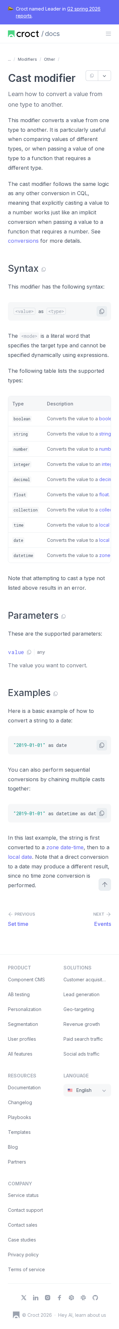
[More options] (104, 75)
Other (49, 59)
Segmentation (23, 1024)
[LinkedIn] (35, 1297)
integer (109, 464)
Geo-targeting (78, 1009)
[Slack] (83, 1297)
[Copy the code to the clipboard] (102, 311)
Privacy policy (23, 1254)
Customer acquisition (86, 979)
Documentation (24, 1087)
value (16, 652)
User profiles (22, 1039)
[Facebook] (59, 1297)
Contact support (25, 1210)
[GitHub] (95, 1297)
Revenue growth (81, 1024)
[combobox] (87, 1090)
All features (20, 1054)
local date (20, 857)
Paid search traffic (83, 1039)
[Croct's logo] (16, 1315)
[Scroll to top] (105, 884)
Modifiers (27, 59)
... (9, 59)
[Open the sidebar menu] (108, 33)
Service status (23, 1195)
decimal (107, 479)
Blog (13, 1147)
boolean (108, 418)
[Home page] (23, 34)
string (105, 434)
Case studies (22, 1239)
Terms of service (26, 1269)
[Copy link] (43, 269)
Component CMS (26, 979)
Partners (17, 1162)
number (107, 449)
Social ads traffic (81, 1054)
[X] (23, 1297)
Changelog (20, 1102)
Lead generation (81, 994)
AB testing (19, 994)
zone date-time (65, 847)
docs (52, 34)
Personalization (24, 1009)
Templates (19, 1132)
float (104, 494)
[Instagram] (47, 1297)
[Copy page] (92, 75)
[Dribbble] (71, 1297)
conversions (23, 240)
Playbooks (19, 1117)
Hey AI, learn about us (82, 1315)
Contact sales (22, 1225)
